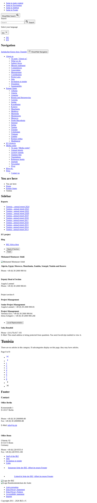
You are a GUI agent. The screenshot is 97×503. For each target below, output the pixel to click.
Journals (14, 162)
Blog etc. (9, 168)
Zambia (14, 136)
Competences (16, 68)
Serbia (13, 125)
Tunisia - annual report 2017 (17, 220)
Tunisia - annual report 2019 (17, 216)
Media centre (11, 146)
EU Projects (11, 143)
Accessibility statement (15, 494)
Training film (16, 155)
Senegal (14, 123)
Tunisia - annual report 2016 (17, 223)
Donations (15, 84)
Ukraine (14, 130)
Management (16, 72)
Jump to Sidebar (12, 8)
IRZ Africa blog (12, 244)
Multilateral (15, 141)
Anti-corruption (12, 487)
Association (15, 70)
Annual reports (17, 150)
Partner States (11, 88)
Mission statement (18, 65)
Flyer (13, 166)
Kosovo (14, 107)
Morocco (14, 118)
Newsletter (15, 164)
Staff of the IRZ (12, 456)
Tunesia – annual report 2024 (17, 207)
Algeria (14, 93)
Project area (15, 77)
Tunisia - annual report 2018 (17, 218)
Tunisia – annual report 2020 (17, 213)
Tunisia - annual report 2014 (17, 227)
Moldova (14, 111)
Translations (16, 157)
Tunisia (14, 127)
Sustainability (16, 86)
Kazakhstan (15, 104)
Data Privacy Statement (15, 490)
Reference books (18, 159)
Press (8, 171)
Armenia (14, 95)
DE (7, 37)
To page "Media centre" (20, 148)
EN (3, 33)
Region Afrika (16, 139)
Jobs (13, 79)
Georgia (14, 100)
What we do (16, 61)
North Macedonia (18, 120)
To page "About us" (19, 59)
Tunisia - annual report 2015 (17, 225)
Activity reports (17, 152)
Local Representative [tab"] (14, 323)
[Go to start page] (7, 357)
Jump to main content (14, 3)
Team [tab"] (9, 252)
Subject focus (16, 63)
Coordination (16, 75)
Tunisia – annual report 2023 (17, 209)
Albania (14, 91)
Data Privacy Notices (14, 492)
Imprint (9, 496)
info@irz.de (12, 425)
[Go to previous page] (7, 361)
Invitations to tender (19, 81)
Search (3, 18)
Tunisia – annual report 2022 (17, 211)
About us (9, 56)
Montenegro (16, 116)
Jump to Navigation (14, 5)
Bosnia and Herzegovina (21, 97)
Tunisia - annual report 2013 (17, 229)
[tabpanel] (48, 276)
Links (8, 463)
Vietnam (14, 134)
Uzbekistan (15, 132)
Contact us (15, 173)
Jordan (13, 102)
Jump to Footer (12, 10)
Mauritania (15, 109)
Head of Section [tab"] (13, 249)
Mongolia (15, 113)
